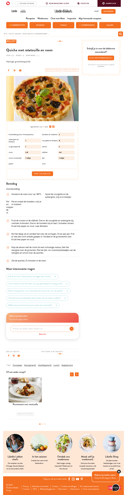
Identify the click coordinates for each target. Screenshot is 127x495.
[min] (49, 126)
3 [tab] (45, 424)
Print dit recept (71, 70)
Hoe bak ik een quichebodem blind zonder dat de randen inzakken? (34, 298)
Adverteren (75, 489)
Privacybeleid (101, 66)
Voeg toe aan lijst (42, 174)
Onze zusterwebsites (91, 489)
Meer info (42, 334)
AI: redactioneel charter (89, 486)
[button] (109, 3)
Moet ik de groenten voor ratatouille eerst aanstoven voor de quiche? (35, 290)
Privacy (26, 486)
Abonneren (62, 489)
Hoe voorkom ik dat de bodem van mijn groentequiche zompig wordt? (35, 283)
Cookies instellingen (69, 486)
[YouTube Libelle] (77, 479)
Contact (26, 489)
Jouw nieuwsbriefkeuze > (101, 58)
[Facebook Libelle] (69, 479)
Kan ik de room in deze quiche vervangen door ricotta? (29, 276)
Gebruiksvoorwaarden (40, 486)
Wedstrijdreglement (47, 489)
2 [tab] (42, 424)
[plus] (52, 126)
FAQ (35, 489)
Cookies (55, 486)
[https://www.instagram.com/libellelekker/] (73, 479)
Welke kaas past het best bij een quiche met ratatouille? (30, 305)
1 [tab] (40, 424)
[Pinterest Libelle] (81, 479)
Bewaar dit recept (53, 70)
